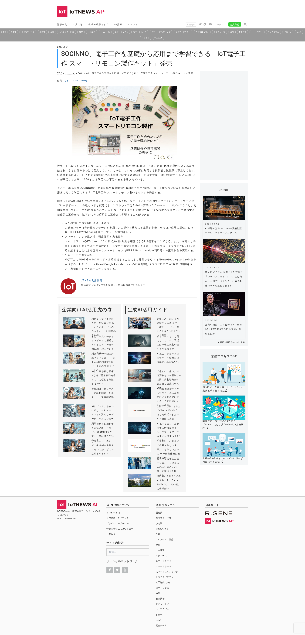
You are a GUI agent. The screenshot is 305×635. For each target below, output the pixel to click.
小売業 (42, 32)
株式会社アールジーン (83, 511)
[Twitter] (117, 570)
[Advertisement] (190, 12)
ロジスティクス (28, 32)
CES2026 (158, 38)
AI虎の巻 (78, 24)
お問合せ (110, 534)
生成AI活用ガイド (98, 24)
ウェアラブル (273, 32)
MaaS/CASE (162, 528)
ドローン (288, 32)
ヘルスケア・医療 (66, 32)
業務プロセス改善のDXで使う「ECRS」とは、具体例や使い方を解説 (223, 424)
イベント (133, 24)
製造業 (13, 32)
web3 (299, 32)
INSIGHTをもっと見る (232, 342)
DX (4, 32)
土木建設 (91, 32)
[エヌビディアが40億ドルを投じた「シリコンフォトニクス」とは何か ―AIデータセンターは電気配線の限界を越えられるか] (224, 251)
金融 (52, 32)
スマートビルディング (160, 32)
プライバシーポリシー (117, 523)
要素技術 (242, 32)
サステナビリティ (183, 32)
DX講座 (118, 24)
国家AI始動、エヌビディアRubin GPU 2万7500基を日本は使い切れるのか (223, 329)
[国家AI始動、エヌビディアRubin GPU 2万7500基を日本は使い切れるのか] (224, 304)
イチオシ (145, 38)
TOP (59, 73)
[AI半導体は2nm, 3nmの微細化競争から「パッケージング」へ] (224, 208)
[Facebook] (109, 570)
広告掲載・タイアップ (117, 518)
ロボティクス (219, 32)
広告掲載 (191, 25)
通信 (232, 32)
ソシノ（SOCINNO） (76, 80)
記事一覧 (62, 24)
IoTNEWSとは (113, 512)
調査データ (161, 625)
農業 (81, 32)
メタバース (105, 32)
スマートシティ (121, 32)
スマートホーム (139, 32)
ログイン (221, 25)
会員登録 (235, 24)
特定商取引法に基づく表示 (119, 528)
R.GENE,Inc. (70, 518)
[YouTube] (125, 570)
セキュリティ (257, 32)
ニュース (70, 73)
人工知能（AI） (202, 32)
